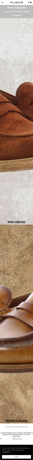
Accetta (16, 456)
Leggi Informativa (6, 452)
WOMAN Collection (16, 420)
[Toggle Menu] (2, 2)
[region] (16, 452)
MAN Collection (16, 221)
